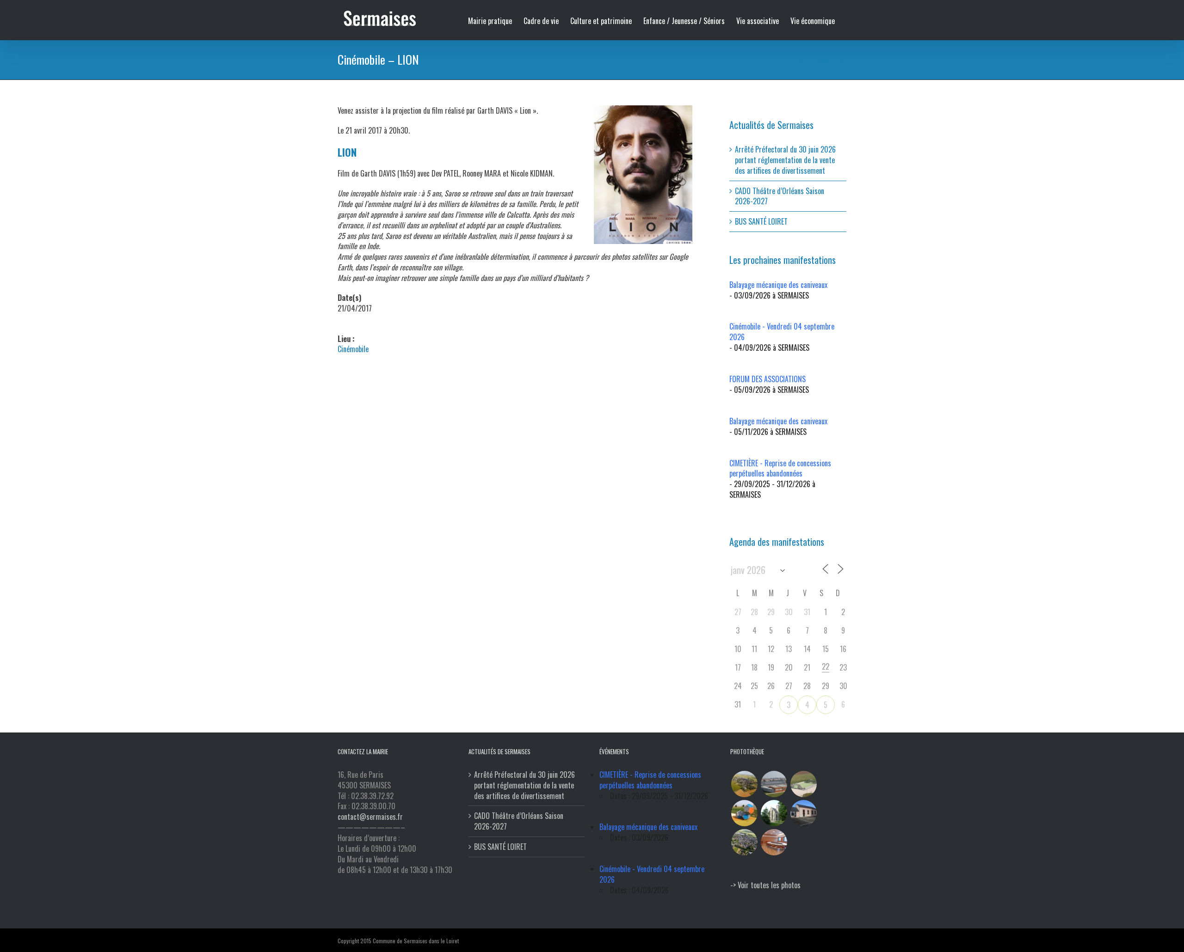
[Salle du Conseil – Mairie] (774, 842)
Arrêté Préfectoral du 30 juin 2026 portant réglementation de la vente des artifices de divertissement (785, 160)
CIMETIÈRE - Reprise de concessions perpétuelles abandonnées (780, 468)
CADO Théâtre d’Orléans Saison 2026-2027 (779, 196)
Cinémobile (353, 348)
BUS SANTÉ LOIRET (761, 221)
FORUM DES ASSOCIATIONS (767, 378)
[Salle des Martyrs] (803, 813)
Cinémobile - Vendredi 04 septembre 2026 (781, 331)
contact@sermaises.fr (370, 816)
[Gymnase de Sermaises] (774, 784)
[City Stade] (803, 784)
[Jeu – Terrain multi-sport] (744, 813)
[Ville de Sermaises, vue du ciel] (744, 842)
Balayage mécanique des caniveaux (778, 284)
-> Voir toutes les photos (765, 885)
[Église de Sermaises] (774, 813)
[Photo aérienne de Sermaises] (744, 784)
